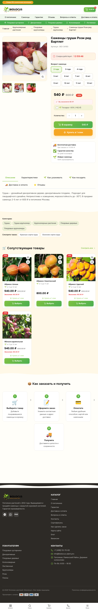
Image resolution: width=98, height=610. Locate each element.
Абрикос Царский (76, 284)
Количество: (59, 115)
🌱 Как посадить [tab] (77, 177)
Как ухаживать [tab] (53, 177)
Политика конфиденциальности (84, 590)
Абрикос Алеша (11, 284)
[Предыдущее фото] (7, 58)
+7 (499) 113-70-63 (62, 550)
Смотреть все (87, 248)
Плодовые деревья (69, 223)
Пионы (5, 578)
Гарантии (39, 17)
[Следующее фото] (42, 58)
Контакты (55, 519)
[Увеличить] (42, 76)
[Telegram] (4, 514)
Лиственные (7, 566)
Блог (53, 534)
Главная (5, 28)
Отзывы (51, 17)
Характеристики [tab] (29, 177)
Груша (7, 223)
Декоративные (8, 554)
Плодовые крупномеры (39, 28)
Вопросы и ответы (68, 17)
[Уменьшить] (69, 115)
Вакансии (55, 538)
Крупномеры (7, 570)
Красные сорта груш (29, 234)
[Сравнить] (28, 262)
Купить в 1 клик (18, 298)
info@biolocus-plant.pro (64, 554)
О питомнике (10, 17)
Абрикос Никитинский (46, 281)
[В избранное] (28, 257)
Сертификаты (57, 523)
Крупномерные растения (19, 28)
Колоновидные (8, 562)
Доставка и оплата (59, 511)
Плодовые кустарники (12, 550)
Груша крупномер (58, 28)
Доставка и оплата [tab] (16, 185)
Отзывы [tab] (39, 185)
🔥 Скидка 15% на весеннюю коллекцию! (17, 2)
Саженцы (25, 17)
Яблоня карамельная (13, 341)
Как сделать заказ (58, 527)
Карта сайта (56, 530)
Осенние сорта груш (51, 234)
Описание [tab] (10, 177)
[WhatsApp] (10, 514)
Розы (4, 574)
